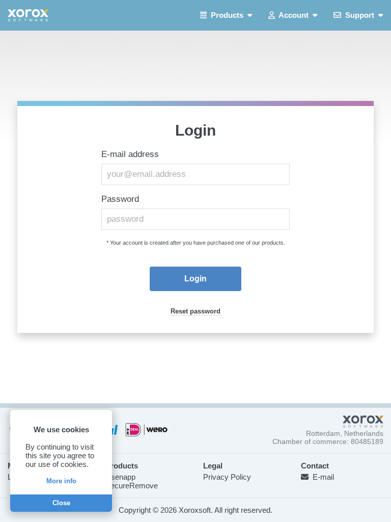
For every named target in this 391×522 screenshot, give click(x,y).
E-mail (321, 477)
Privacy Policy (227, 477)
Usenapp (120, 477)
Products (227, 15)
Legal (212, 465)
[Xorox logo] (28, 15)
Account (294, 15)
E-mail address (130, 154)
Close (61, 503)
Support (359, 15)
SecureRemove (131, 485)
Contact (315, 465)
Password (120, 199)
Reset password (195, 311)
